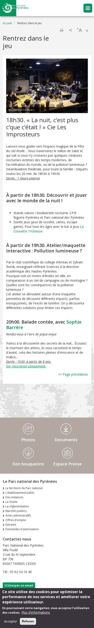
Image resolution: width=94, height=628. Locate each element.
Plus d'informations (35, 612)
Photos (28, 439)
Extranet (10, 525)
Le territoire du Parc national (23, 488)
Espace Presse (67, 464)
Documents (66, 439)
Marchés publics (15, 511)
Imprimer (61, 30)
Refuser (28, 621)
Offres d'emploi (15, 520)
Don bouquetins (28, 464)
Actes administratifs (18, 515)
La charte (11, 502)
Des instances (14, 497)
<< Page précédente (73, 374)
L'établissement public (19, 493)
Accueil (7, 23)
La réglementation (17, 506)
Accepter (10, 621)
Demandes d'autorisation (22, 529)
